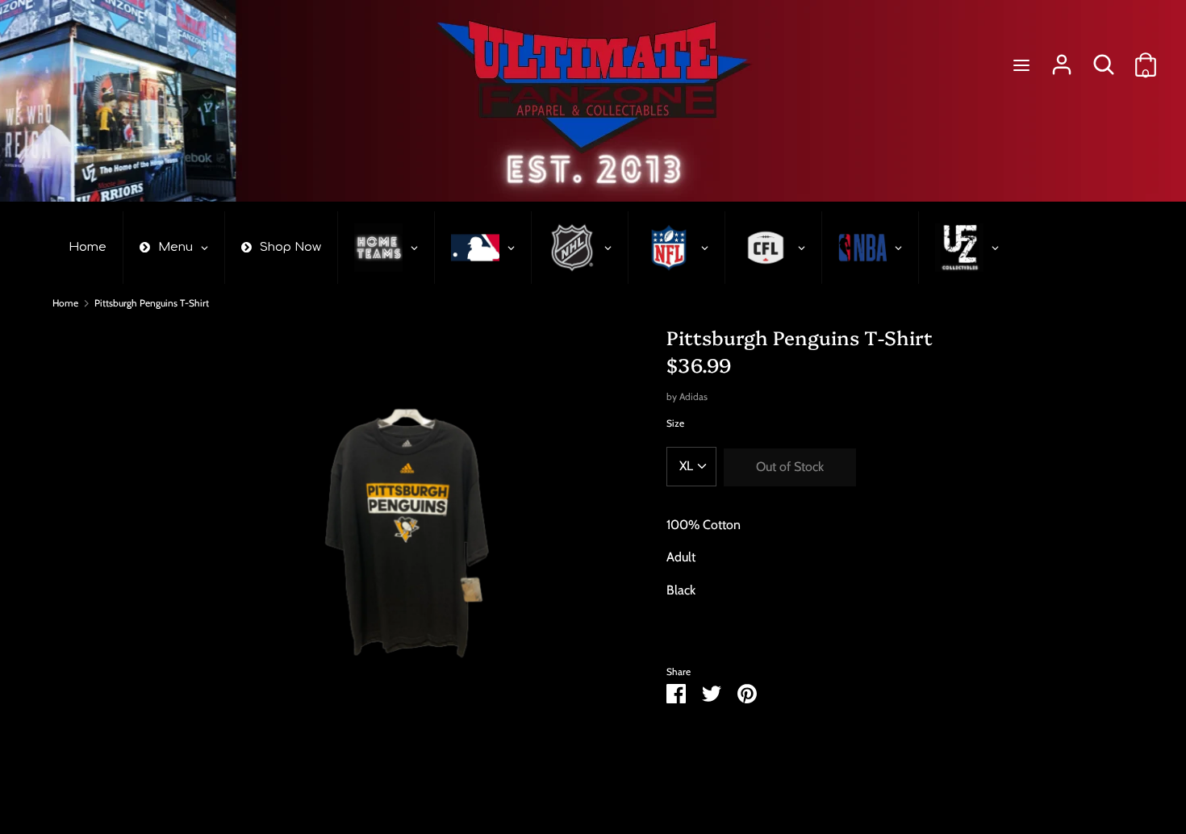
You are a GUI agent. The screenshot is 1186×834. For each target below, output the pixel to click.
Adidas (693, 396)
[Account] (1062, 58)
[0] (1146, 58)
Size (675, 423)
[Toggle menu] (1021, 65)
